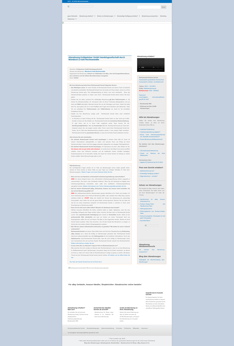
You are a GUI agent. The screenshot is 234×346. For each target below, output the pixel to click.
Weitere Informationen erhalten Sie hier (82, 243)
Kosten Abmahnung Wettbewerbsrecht (151, 139)
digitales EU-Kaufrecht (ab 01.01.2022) (151, 162)
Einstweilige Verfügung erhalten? (127, 16)
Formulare (119, 328)
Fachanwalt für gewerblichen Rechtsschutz (151, 79)
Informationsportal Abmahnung (149, 150)
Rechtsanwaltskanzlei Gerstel (76, 328)
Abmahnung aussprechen (150, 16)
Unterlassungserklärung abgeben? (150, 132)
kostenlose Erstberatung (147, 129)
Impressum (71, 19)
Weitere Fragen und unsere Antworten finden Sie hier (96, 172)
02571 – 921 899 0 (150, 86)
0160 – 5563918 (154, 90)
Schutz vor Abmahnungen (105, 16)
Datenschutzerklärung (107, 328)
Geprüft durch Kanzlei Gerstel (154, 293)
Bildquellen (136, 328)
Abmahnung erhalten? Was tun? (76, 308)
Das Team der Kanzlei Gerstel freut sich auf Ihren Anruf (86, 262)
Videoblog (163, 16)
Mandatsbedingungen (93, 328)
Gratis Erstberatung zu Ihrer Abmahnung (128, 308)
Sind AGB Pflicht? (145, 220)
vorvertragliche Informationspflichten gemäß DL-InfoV (83, 332)
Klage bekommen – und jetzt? (148, 176)
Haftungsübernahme (146, 208)
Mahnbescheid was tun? (147, 171)
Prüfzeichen (127, 328)
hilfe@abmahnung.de (150, 88)
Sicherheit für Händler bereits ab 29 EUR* (102, 308)
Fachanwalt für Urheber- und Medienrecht (151, 82)
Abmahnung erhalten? (86, 16)
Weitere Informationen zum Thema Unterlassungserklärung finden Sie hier (104, 186)
